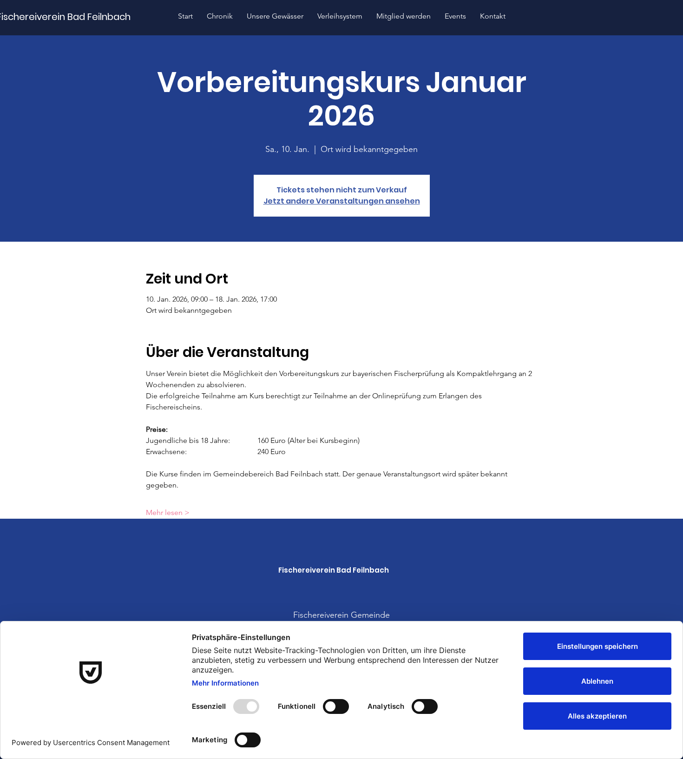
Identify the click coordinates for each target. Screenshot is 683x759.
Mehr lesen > (168, 512)
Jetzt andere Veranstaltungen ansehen (341, 201)
